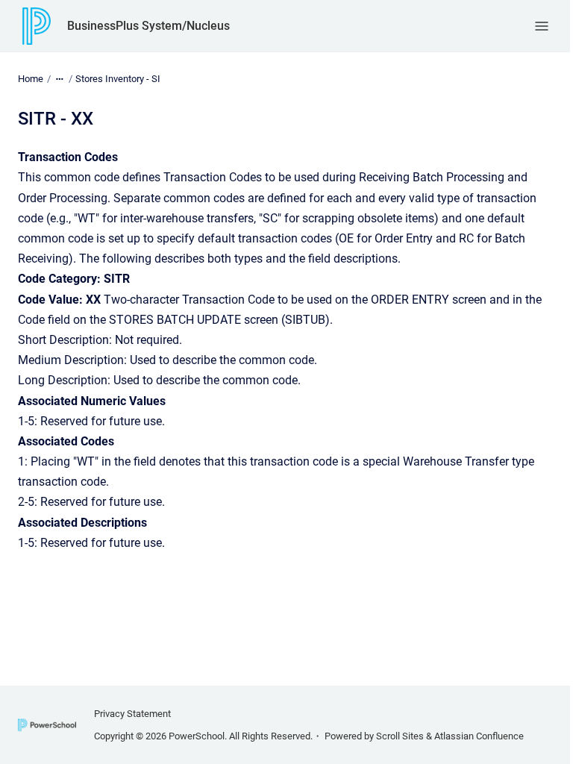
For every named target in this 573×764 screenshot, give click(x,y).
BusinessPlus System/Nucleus (148, 26)
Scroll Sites (400, 736)
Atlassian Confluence (479, 736)
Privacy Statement (132, 713)
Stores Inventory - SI (117, 78)
